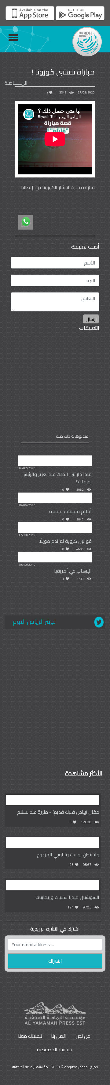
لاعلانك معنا (30, 1036)
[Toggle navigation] (13, 37)
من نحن (82, 1036)
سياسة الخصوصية (54, 1049)
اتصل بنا (59, 1036)
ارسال (91, 319)
